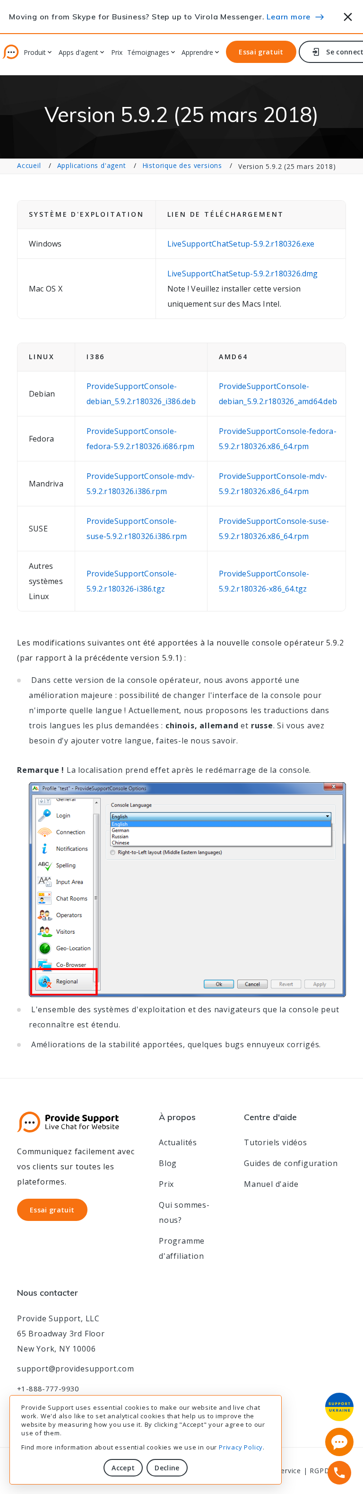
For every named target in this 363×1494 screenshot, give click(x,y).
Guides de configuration (290, 1163)
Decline (167, 1467)
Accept (123, 1467)
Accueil (29, 165)
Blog (168, 1163)
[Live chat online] (339, 1442)
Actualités (178, 1142)
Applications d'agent (91, 165)
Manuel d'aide (271, 1184)
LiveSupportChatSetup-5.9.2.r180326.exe (241, 244)
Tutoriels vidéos (275, 1142)
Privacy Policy (241, 1447)
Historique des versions (182, 165)
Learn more (289, 16)
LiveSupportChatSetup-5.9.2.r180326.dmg (242, 273)
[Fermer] (348, 15)
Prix (116, 53)
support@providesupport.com (75, 1368)
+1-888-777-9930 (48, 1388)
